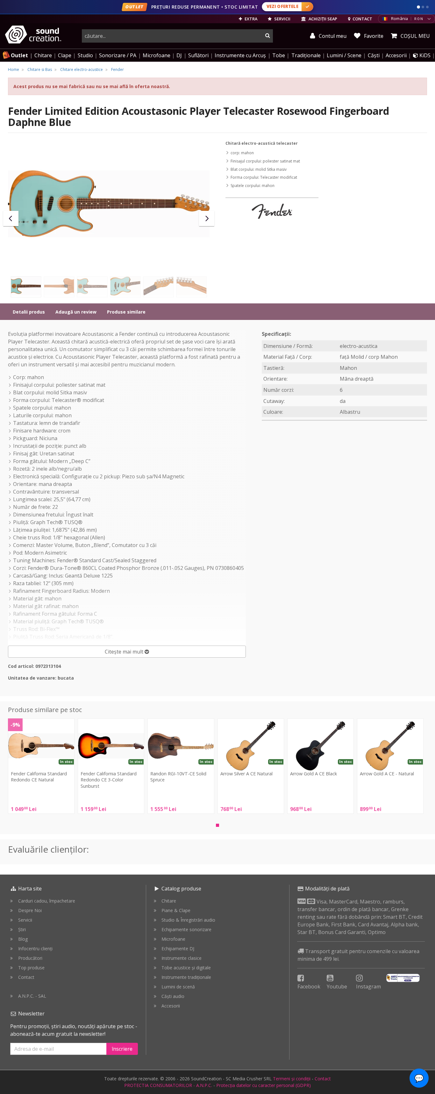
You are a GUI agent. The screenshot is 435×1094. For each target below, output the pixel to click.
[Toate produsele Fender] (272, 211)
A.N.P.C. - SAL (32, 996)
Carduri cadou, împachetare (46, 901)
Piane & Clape (175, 910)
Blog (23, 939)
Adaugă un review (75, 312)
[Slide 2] (423, 7)
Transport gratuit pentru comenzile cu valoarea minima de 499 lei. (358, 955)
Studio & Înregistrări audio (188, 920)
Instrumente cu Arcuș (240, 55)
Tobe (278, 55)
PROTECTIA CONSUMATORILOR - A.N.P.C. (168, 1085)
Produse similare (126, 312)
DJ (179, 55)
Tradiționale (306, 55)
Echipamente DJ (177, 948)
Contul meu (331, 35)
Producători (30, 958)
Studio (85, 55)
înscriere (122, 1048)
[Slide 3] (427, 7)
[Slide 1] (418, 7)
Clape (64, 55)
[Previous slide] (10, 218)
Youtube (337, 986)
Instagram (368, 986)
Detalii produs (29, 312)
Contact (26, 977)
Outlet (19, 55)
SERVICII (281, 19)
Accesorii (396, 55)
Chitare (43, 55)
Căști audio (172, 996)
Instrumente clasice (181, 958)
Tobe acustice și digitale (186, 968)
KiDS (424, 55)
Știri (22, 929)
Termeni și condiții (291, 1079)
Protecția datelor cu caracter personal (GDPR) (263, 1085)
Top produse (31, 968)
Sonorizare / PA (117, 55)
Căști (374, 55)
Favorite (373, 35)
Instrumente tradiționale (186, 977)
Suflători (198, 55)
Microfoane (156, 55)
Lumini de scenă (178, 987)
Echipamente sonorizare (186, 929)
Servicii (25, 920)
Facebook (308, 986)
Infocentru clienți (35, 948)
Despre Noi (30, 910)
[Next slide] (206, 218)
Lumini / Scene (344, 55)
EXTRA (250, 19)
